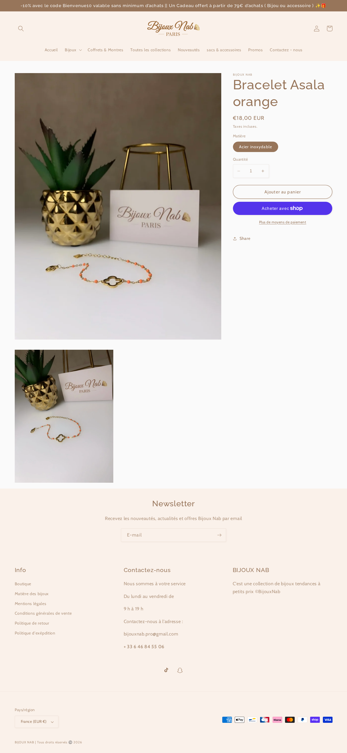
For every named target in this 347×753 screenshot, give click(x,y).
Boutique (23, 583)
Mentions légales (30, 603)
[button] (21, 28)
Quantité (240, 159)
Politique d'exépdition (35, 632)
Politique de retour (32, 623)
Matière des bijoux (32, 593)
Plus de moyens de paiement (282, 222)
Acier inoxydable (255, 146)
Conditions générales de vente (43, 613)
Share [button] (245, 238)
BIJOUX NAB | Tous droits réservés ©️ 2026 (48, 742)
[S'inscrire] (219, 535)
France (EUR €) (34, 721)
